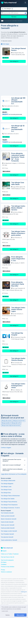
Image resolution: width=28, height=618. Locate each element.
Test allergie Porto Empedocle (9, 504)
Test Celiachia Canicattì (7, 513)
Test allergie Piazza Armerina (9, 501)
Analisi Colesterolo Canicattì (8, 519)
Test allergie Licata (6, 486)
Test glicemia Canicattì (7, 537)
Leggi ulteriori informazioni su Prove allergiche (13, 474)
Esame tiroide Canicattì (7, 522)
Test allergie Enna (6, 492)
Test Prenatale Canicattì (7, 534)
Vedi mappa (5, 44)
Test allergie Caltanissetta (8, 480)
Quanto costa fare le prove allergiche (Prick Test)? (13, 469)
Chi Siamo (3, 562)
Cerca (14, 16)
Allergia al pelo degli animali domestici (11, 425)
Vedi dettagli (13, 61)
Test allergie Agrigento (7, 483)
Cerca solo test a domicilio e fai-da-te (13, 20)
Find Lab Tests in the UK (7, 557)
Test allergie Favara (6, 489)
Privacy (3, 569)
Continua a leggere (6, 447)
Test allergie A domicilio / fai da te (10, 507)
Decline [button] (8, 615)
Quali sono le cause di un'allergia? (12, 465)
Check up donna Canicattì (7, 516)
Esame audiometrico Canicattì (9, 540)
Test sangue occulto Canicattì (9, 531)
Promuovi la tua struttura (7, 566)
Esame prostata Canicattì (7, 528)
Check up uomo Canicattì (7, 525)
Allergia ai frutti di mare (19, 420)
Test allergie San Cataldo (7, 498)
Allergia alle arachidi (6, 420)
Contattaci (3, 564)
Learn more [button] (5, 611)
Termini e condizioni (6, 572)
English (4, 551)
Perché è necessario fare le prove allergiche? (12, 460)
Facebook (16, 554)
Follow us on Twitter (6, 554)
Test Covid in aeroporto (7, 560)
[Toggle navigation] (25, 2)
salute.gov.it (24, 591)
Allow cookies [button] (20, 615)
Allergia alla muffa (16, 423)
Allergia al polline (6, 423)
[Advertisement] (14, 81)
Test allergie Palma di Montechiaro (10, 495)
